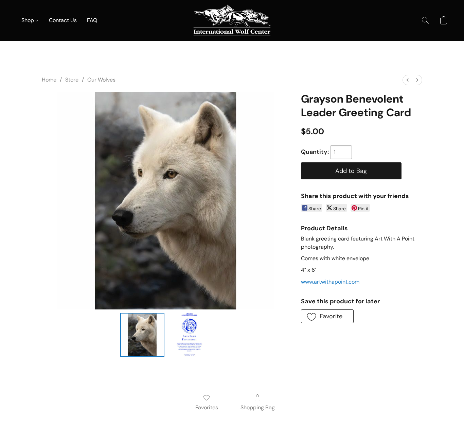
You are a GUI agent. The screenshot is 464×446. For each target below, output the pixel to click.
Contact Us (63, 20)
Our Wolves (101, 79)
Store (71, 79)
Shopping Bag (257, 407)
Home (49, 79)
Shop (28, 20)
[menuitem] (407, 80)
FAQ (92, 20)
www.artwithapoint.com (330, 281)
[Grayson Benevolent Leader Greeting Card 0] (142, 335)
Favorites (206, 407)
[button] (232, 20)
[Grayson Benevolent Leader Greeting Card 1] (189, 335)
